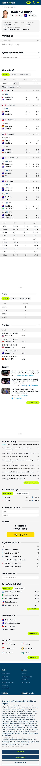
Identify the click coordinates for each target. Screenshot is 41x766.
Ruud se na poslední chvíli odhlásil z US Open (21, 465)
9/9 (25, 226)
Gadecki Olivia (11, 7)
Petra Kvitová (5, 679)
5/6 (15, 83)
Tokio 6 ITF (11, 105)
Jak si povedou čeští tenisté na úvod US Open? (21, 475)
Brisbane (10, 181)
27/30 (14, 223)
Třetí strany (33, 731)
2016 (4, 252)
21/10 (14, 239)
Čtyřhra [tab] (14, 74)
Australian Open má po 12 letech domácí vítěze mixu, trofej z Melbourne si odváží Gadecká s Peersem (25, 381)
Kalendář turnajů (27, 693)
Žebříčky (4, 693)
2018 (4, 245)
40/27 (14, 226)
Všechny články (33, 402)
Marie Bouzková (5, 688)
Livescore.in (10, 648)
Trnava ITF (10, 134)
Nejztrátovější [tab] (19, 588)
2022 (4, 232)
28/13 (34, 229)
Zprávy (27, 644)
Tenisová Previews (26, 676)
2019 (4, 242)
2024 (4, 226)
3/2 (15, 242)
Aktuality (20, 375)
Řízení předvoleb (20, 762)
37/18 (14, 232)
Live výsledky (10, 644)
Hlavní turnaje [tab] (7, 493)
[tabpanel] (20, 167)
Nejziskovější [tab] (7, 588)
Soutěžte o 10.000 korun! (21, 527)
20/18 (34, 223)
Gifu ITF (10, 91)
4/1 (15, 245)
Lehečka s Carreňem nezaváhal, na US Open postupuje (21, 461)
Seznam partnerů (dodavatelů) (12, 746)
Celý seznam (33, 633)
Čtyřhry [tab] (14, 298)
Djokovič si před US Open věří (16, 478)
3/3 (15, 248)
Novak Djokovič (5, 673)
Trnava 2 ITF (11, 120)
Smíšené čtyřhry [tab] (25, 74)
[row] (20, 83)
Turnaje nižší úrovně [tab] (21, 493)
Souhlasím (20, 751)
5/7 (25, 223)
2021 (4, 236)
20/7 (34, 232)
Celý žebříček (33, 609)
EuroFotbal (9, 653)
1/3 (15, 252)
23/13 (34, 226)
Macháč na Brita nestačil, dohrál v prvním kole (21, 453)
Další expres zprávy (31, 483)
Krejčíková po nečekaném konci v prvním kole (22, 444)
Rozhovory (24, 679)
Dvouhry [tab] (5, 298)
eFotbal (27, 653)
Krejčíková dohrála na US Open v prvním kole (21, 468)
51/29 (14, 229)
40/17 (34, 236)
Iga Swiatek (4, 685)
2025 (4, 223)
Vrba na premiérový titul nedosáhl (17, 456)
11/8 (25, 229)
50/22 (14, 236)
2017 (4, 248)
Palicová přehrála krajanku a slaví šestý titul (20, 472)
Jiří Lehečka (4, 676)
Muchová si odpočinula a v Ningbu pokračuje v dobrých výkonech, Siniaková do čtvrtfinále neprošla (25, 391)
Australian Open (12, 158)
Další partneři (33, 657)
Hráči (4, 7)
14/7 (25, 232)
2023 (4, 229)
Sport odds (29, 648)
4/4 (35, 83)
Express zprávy (25, 682)
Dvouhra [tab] (5, 74)
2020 (4, 239)
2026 (4, 83)
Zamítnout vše (20, 757)
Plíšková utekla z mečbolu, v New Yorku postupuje (19, 449)
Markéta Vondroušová (7, 682)
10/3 (25, 236)
